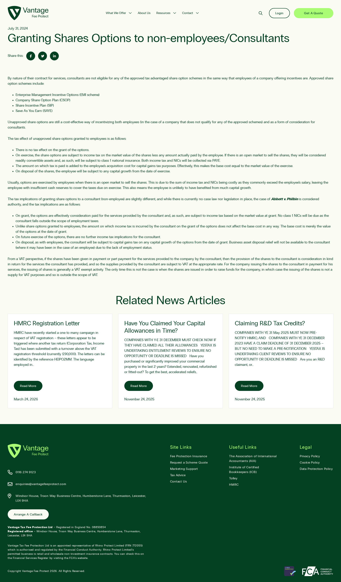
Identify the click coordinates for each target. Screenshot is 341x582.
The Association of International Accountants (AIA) (253, 459)
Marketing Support (184, 468)
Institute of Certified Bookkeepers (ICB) (244, 470)
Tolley (233, 478)
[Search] (260, 13)
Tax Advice (178, 475)
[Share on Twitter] (42, 56)
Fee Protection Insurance (188, 456)
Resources (163, 13)
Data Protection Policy (316, 468)
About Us (144, 13)
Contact (187, 13)
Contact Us (178, 481)
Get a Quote (313, 13)
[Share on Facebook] (30, 56)
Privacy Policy (310, 456)
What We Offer (116, 13)
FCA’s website (78, 558)
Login (279, 13)
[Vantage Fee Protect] (28, 13)
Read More (28, 386)
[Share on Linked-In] (54, 56)
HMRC (234, 484)
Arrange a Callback (28, 514)
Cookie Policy (310, 462)
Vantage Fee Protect (35, 571)
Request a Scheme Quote (189, 462)
